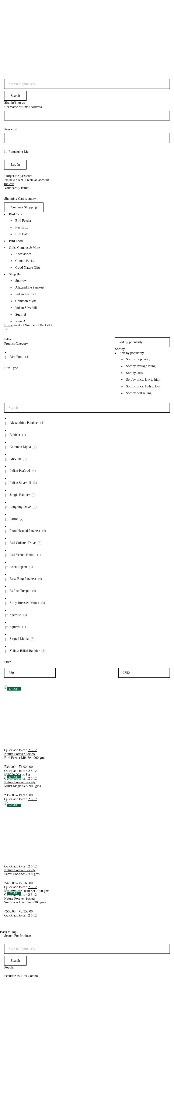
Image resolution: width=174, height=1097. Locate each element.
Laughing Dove (20, 507)
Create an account (37, 180)
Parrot (14, 519)
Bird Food (16, 356)
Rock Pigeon (18, 567)
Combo (33, 976)
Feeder (8, 976)
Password (10, 129)
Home (8, 325)
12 (35, 750)
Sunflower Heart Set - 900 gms (25, 902)
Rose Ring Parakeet (23, 578)
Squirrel (15, 627)
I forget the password (18, 176)
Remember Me (18, 151)
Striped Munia (19, 638)
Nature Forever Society (19, 754)
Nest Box (20, 976)
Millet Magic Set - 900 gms (22, 786)
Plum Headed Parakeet (25, 530)
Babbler (15, 434)
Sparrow (15, 615)
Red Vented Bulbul (22, 555)
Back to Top (8, 932)
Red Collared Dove (23, 542)
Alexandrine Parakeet (24, 422)
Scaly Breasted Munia (24, 603)
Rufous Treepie (20, 590)
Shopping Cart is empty (20, 198)
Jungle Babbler (20, 495)
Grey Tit (15, 459)
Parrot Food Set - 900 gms (21, 874)
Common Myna (20, 447)
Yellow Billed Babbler (24, 650)
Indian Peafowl (20, 470)
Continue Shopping (24, 207)
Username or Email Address (23, 107)
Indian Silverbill (20, 482)
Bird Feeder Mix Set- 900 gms (24, 757)
